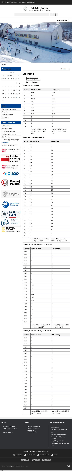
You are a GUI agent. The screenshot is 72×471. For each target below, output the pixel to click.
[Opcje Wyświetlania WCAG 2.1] (56, 14)
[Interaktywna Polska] (68, 466)
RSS (2, 2)
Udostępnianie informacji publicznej (58, 437)
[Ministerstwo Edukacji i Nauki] (11, 197)
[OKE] (11, 225)
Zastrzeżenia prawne (9, 134)
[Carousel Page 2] (18, 59)
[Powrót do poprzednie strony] (69, 69)
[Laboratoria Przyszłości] (11, 209)
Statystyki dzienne (32, 82)
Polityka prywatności (8, 131)
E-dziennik (5, 117)
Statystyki (5, 142)
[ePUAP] (11, 176)
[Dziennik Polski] (11, 153)
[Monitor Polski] (11, 169)
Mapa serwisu (22, 2)
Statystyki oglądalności (57, 441)
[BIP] (11, 162)
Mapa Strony (6, 126)
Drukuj (64, 69)
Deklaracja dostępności (11, 2)
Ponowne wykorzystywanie (58, 434)
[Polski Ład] (11, 217)
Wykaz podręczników (9, 109)
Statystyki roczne (32, 78)
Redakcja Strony (7, 129)
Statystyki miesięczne (33, 80)
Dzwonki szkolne (7, 115)
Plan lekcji (5, 112)
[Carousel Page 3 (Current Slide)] (20, 59)
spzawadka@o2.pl (12, 428)
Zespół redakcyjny (8, 432)
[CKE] (11, 232)
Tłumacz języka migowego (10, 140)
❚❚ (3, 59)
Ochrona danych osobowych (59, 429)
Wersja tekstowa (31, 2)
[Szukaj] (52, 14)
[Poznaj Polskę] (11, 188)
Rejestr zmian (6, 137)
